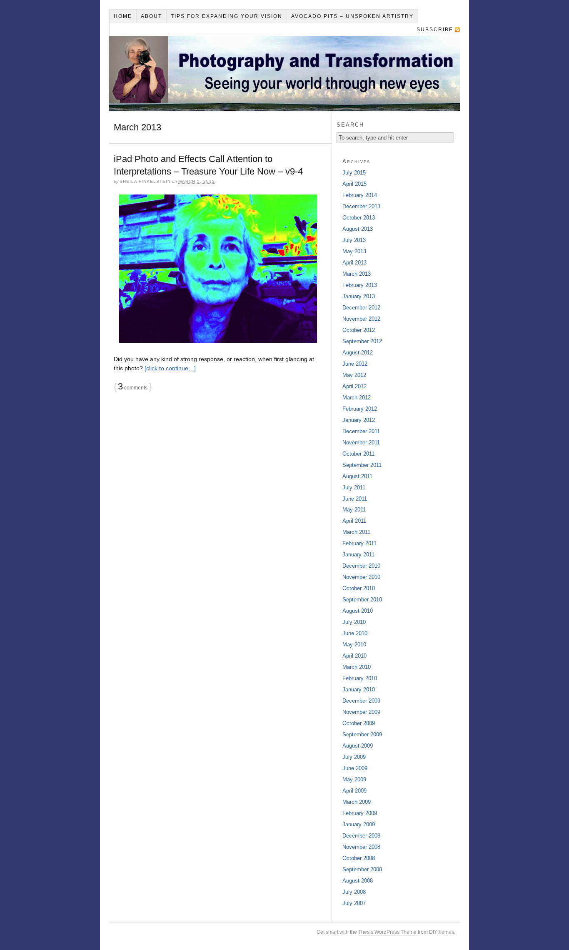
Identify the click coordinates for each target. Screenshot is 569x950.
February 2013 (359, 285)
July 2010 (354, 622)
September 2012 (362, 341)
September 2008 (362, 869)
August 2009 (357, 746)
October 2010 (358, 588)
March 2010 (356, 667)
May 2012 (354, 375)
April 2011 (354, 521)
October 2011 (358, 454)
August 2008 (357, 881)
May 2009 (354, 779)
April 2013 (354, 262)
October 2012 (358, 330)
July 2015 (354, 173)
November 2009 (361, 712)
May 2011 (354, 509)
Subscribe (435, 29)
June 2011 (354, 499)
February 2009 (359, 813)
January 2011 (358, 554)
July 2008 (354, 892)
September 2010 (362, 599)
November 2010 (361, 577)
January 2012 (358, 420)
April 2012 (354, 386)
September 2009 (362, 734)
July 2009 (354, 757)
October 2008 (358, 858)
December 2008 (361, 836)
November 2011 (361, 442)
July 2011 (353, 487)
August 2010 (357, 611)
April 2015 (354, 184)
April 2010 (354, 656)
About (151, 16)
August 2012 (357, 352)
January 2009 (358, 824)
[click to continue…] (170, 368)
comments (132, 388)
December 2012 (361, 307)
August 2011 (357, 476)
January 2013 (358, 296)
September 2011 (362, 465)
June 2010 (354, 633)
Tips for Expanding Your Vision (226, 16)
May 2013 (354, 251)
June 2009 (354, 768)
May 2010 (354, 644)
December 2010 (361, 566)
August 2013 (357, 229)
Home (123, 16)
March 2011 (356, 532)
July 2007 (354, 903)
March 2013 (356, 274)
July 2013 (354, 240)
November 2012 (361, 319)
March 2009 (356, 802)
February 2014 (359, 195)
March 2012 (356, 397)
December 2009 (361, 701)
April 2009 (354, 791)
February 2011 (359, 543)
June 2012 (354, 364)
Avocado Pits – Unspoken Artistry (352, 16)
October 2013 (358, 217)
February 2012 (359, 409)
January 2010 (358, 689)
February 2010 (359, 678)
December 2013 (361, 206)
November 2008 (361, 847)
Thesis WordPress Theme (387, 932)
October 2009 (358, 723)
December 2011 (361, 431)
